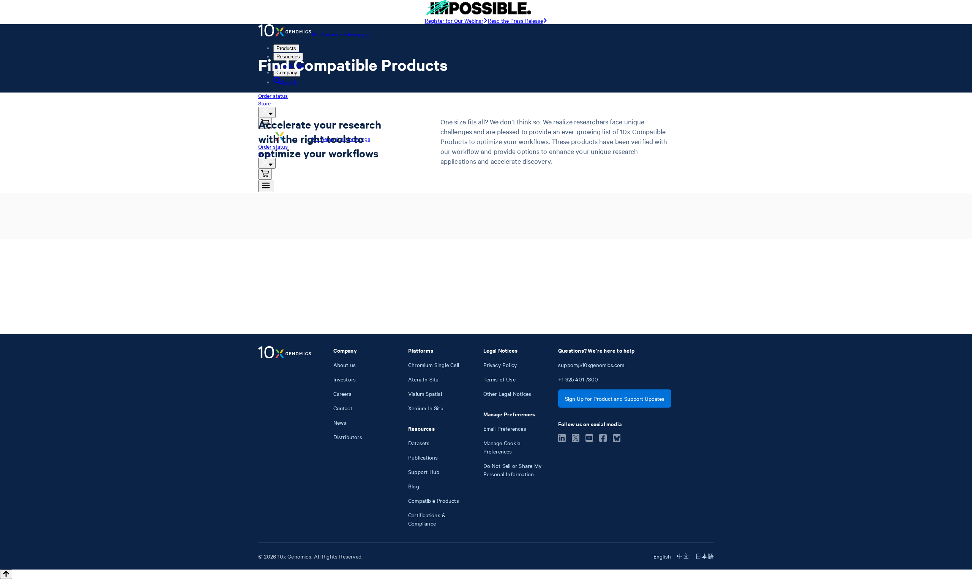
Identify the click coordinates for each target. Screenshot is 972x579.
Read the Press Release (515, 20)
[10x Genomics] (284, 436)
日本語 (704, 556)
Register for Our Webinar (454, 20)
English (662, 556)
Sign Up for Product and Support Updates (614, 398)
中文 (683, 556)
